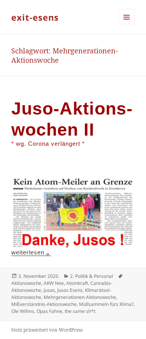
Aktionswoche (26, 283)
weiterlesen (31, 252)
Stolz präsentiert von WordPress (47, 330)
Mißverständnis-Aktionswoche (44, 304)
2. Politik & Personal (91, 276)
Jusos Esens (70, 290)
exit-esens (35, 17)
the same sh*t (80, 311)
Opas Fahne (49, 311)
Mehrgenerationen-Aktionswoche (80, 297)
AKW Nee (54, 283)
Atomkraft (77, 283)
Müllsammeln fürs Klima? (106, 304)
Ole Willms (22, 311)
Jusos (49, 290)
